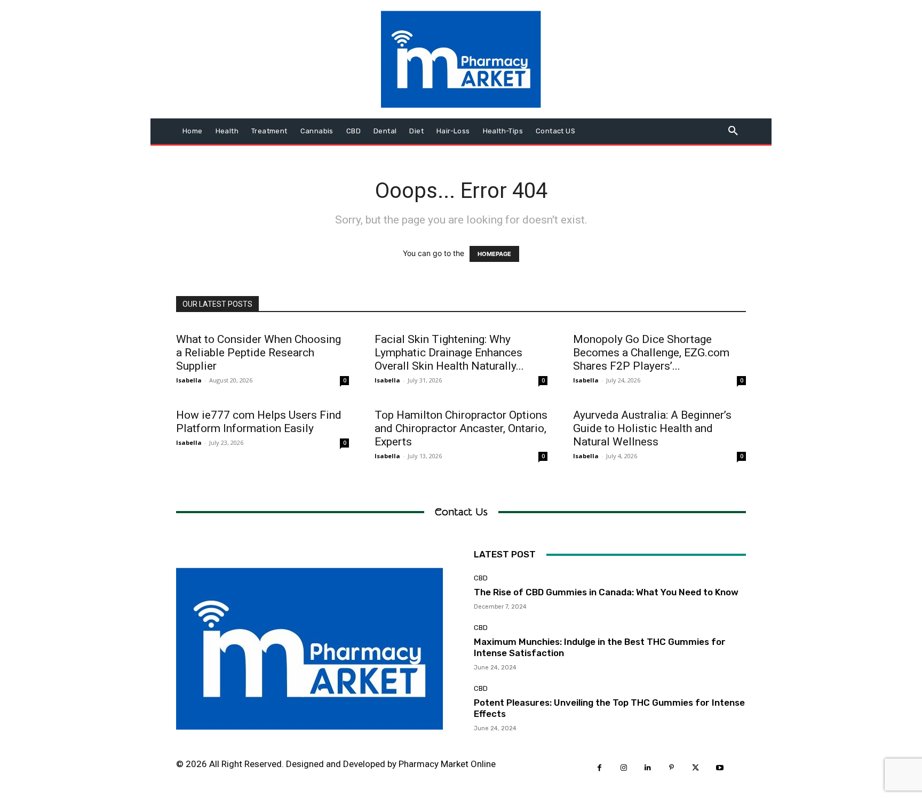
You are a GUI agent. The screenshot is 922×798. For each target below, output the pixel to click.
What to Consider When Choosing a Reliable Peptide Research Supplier (258, 352)
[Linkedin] (647, 768)
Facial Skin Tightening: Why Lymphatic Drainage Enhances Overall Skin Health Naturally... (449, 352)
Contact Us (461, 512)
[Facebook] (599, 768)
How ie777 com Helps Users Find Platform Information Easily (258, 422)
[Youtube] (719, 768)
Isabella (189, 380)
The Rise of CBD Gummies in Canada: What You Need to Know (606, 592)
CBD (481, 577)
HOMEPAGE (494, 254)
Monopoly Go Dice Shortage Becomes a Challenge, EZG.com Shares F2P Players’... (651, 352)
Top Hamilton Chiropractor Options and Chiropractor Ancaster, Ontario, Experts (461, 428)
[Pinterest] (671, 768)
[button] (733, 131)
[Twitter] (695, 768)
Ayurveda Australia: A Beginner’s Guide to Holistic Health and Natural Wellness (652, 428)
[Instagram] (623, 768)
